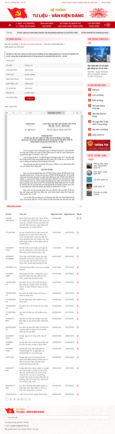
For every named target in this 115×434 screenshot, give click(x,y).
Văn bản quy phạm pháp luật (31, 44)
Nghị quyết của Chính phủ (14, 47)
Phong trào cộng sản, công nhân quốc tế (101, 166)
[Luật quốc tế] (89, 186)
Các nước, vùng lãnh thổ (100, 173)
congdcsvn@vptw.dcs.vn (19, 426)
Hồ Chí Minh (106, 2)
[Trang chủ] (17, 13)
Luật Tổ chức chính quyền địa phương (33, 394)
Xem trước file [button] (11, 106)
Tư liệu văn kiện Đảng (97, 85)
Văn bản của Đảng (11, 44)
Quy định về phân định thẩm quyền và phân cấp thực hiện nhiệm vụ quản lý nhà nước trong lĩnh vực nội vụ (33, 388)
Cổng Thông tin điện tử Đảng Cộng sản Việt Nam (80, 2)
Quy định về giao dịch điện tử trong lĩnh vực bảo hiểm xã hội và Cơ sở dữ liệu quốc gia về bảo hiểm (34, 329)
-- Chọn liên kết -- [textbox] (12, 417)
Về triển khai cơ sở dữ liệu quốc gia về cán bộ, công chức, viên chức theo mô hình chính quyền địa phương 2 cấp (33, 250)
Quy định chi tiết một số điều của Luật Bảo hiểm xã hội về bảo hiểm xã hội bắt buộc (33, 321)
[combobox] (57, 417)
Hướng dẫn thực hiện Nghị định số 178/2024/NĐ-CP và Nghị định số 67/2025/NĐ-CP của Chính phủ (31, 351)
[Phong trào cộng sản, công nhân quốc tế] (89, 165)
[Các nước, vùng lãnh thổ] (89, 173)
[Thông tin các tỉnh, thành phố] (98, 145)
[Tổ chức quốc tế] (89, 179)
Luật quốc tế (99, 186)
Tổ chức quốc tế (101, 179)
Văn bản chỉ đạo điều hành (54, 44)
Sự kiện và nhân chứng (100, 193)
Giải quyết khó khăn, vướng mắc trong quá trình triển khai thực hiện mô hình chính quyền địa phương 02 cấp (33, 276)
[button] (105, 24)
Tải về (31, 98)
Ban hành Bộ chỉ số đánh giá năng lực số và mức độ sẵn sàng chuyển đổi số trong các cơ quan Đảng (98, 67)
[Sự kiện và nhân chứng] (89, 193)
